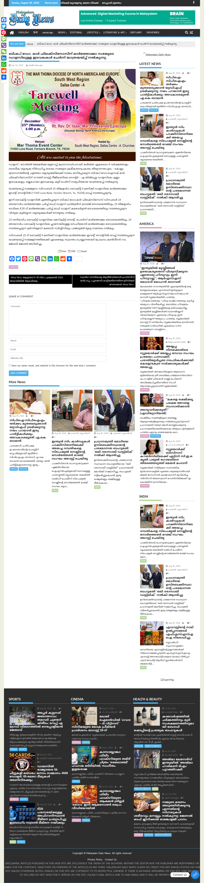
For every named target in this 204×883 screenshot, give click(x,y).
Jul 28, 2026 (170, 709)
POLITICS (23, 469)
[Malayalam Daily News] (12, 32)
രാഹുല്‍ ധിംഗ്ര (171, 712)
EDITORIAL (76, 32)
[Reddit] (4, 71)
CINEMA (86, 742)
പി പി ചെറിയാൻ (176, 445)
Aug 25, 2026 (45, 755)
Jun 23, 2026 (170, 794)
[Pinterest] (4, 32)
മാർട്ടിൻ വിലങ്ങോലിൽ (50, 758)
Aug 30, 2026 (18, 416)
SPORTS (22, 749)
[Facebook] (4, 20)
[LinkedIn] (4, 58)
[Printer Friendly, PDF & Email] (72, 251)
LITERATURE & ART (114, 32)
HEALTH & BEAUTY (153, 746)
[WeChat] (4, 51)
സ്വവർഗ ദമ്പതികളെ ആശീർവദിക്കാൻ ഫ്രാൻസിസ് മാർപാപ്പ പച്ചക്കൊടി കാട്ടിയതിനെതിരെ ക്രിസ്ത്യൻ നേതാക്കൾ (107, 281)
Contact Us (111, 859)
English (24, 32)
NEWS (61, 32)
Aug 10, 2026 (108, 709)
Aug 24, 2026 (45, 805)
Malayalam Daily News (158, 54)
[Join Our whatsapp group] (195, 874)
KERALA (14, 469)
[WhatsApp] (4, 64)
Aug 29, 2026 (174, 623)
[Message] (4, 39)
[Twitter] (4, 26)
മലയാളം (48, 32)
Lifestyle (92, 32)
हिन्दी (35, 32)
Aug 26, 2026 (45, 709)
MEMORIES (153, 32)
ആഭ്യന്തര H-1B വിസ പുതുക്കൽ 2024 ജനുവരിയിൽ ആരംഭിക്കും (36, 279)
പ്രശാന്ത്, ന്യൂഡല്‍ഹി (80, 433)
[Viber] (4, 45)
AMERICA (13, 267)
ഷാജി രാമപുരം (35, 65)
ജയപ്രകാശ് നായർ (177, 342)
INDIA (55, 490)
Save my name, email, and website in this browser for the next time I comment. (54, 365)
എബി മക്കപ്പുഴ (171, 798)
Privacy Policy (94, 859)
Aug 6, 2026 (107, 748)
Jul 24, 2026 (170, 751)
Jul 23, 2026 (107, 787)
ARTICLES (139, 746)
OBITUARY (136, 32)
